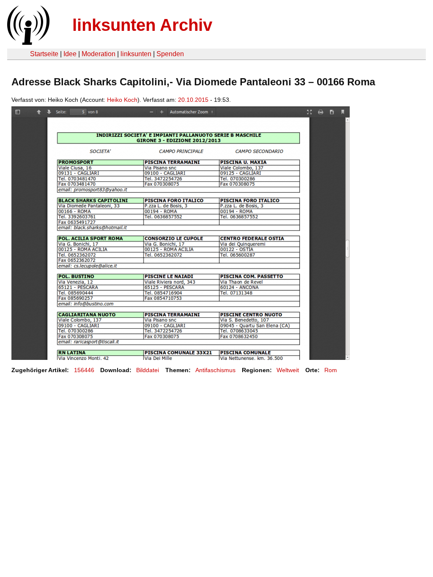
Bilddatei (147, 370)
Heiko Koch (122, 99)
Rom (330, 370)
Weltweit (288, 370)
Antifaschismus (215, 370)
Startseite (44, 53)
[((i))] (27, 42)
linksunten (136, 53)
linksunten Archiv (142, 25)
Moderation (98, 53)
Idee (70, 53)
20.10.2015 (193, 99)
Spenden (170, 53)
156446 (84, 370)
